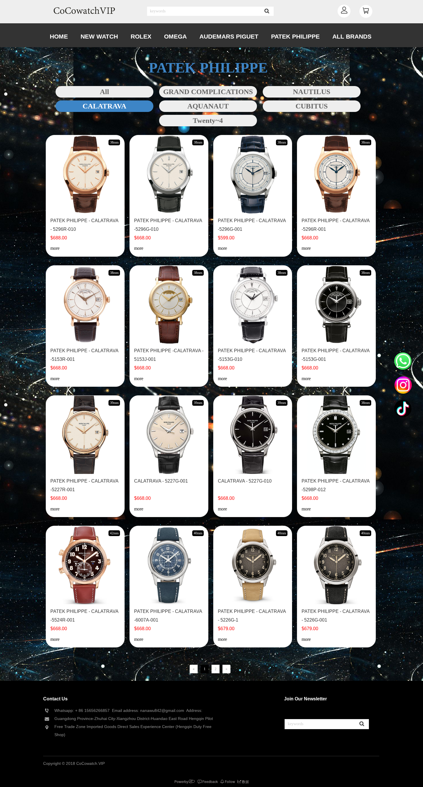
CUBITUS (312, 106)
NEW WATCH (99, 36)
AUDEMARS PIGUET (228, 36)
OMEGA (175, 36)
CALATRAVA (104, 106)
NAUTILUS (311, 92)
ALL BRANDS (351, 36)
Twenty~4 (208, 120)
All (104, 92)
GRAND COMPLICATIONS (208, 92)
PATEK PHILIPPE (295, 36)
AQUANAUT (208, 106)
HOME (59, 36)
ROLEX (141, 36)
